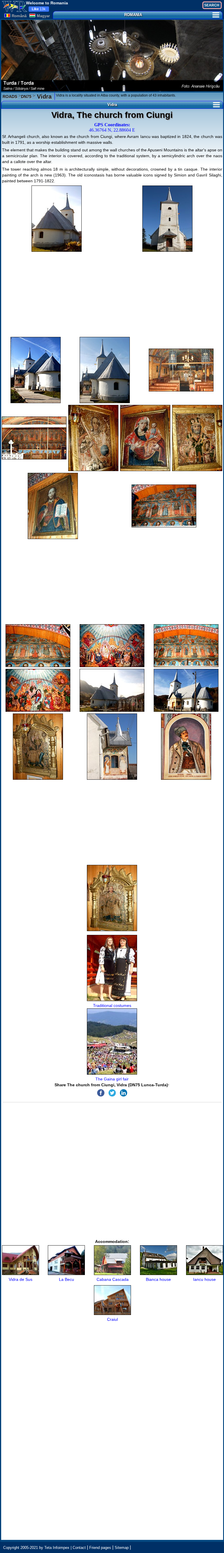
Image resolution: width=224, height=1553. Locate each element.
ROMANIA (133, 15)
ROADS (10, 96)
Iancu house (204, 1279)
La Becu (66, 1279)
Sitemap (122, 1547)
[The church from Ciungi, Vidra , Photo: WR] (57, 219)
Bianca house (158, 1279)
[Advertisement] (112, 294)
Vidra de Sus (20, 1279)
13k (39, 9)
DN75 (26, 96)
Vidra (43, 96)
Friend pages (100, 1547)
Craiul (112, 1319)
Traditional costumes (112, 1005)
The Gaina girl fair (112, 1079)
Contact (79, 1547)
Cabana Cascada (113, 1279)
